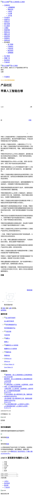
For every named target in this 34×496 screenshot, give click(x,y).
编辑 (9, 427)
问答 (30, 120)
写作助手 (7, 17)
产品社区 (10, 48)
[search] (17, 474)
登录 (3, 308)
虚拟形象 (7, 36)
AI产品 (10, 15)
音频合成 (7, 40)
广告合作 (19, 451)
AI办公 (6, 481)
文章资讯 (7, 5)
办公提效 (7, 26)
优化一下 (25, 451)
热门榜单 (10, 44)
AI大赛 (10, 13)
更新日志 (10, 9)
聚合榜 (6, 485)
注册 (10, 308)
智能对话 (7, 32)
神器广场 (7, 58)
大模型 (6, 28)
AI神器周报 (11, 7)
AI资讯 (10, 11)
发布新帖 (3, 310)
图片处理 (7, 24)
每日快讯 (10, 50)
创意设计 (7, 21)
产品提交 (10, 46)
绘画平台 (7, 19)
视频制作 (7, 38)
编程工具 (7, 34)
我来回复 (29, 290)
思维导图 (7, 30)
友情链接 (10, 52)
